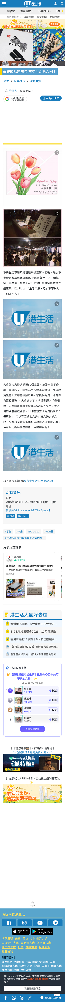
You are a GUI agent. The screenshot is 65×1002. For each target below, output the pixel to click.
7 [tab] (25, 24)
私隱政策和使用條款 (38, 979)
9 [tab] (31, 24)
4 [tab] (35, 20)
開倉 (25, 938)
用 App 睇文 (52, 98)
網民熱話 (7, 962)
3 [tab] (31, 20)
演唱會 (11, 11)
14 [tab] (33, 28)
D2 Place (23, 516)
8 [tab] (28, 24)
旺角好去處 (9, 947)
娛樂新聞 (42, 16)
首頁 (7, 81)
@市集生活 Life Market (38, 481)
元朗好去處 (28, 943)
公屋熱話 (29, 16)
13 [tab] (30, 28)
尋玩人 (13, 91)
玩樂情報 (19, 81)
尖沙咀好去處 (38, 938)
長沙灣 (10, 516)
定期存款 (55, 16)
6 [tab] (41, 20)
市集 (20, 531)
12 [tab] (41, 24)
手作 (8, 531)
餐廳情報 (31, 947)
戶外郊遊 (44, 947)
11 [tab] (38, 24)
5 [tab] (38, 20)
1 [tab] (25, 20)
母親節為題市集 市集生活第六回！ (25, 538)
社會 (21, 947)
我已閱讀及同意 (32, 988)
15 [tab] (36, 28)
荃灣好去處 (44, 943)
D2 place (34, 531)
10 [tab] (35, 24)
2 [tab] (28, 20)
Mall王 (49, 531)
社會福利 (7, 951)
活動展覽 (35, 81)
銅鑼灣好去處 (10, 943)
